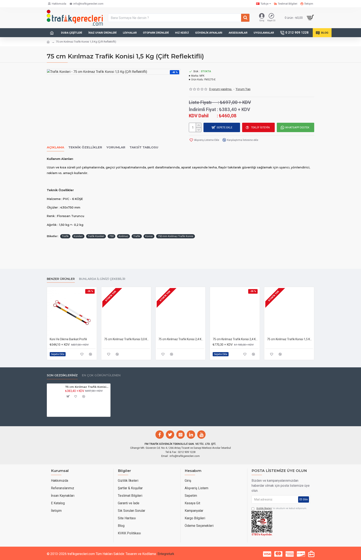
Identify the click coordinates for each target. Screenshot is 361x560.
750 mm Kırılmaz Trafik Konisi (175, 236)
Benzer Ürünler (61, 279)
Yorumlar (115, 147)
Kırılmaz (123, 236)
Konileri (78, 236)
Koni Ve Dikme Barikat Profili (68, 339)
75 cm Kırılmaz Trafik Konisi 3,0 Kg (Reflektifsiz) (127, 339)
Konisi (149, 236)
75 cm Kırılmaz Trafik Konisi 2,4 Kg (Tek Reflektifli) (181, 339)
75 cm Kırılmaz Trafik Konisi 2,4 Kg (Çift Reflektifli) (236, 339)
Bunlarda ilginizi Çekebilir (102, 279)
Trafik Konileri (96, 236)
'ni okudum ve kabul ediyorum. (281, 508)
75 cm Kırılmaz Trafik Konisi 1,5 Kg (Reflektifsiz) (290, 339)
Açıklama (55, 147)
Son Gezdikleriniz (62, 375)
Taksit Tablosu (144, 147)
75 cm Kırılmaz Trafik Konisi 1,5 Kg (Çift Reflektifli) (87, 386)
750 (111, 236)
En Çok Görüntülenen (101, 375)
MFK (202, 75)
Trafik (65, 236)
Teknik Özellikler (85, 147)
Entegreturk (166, 554)
